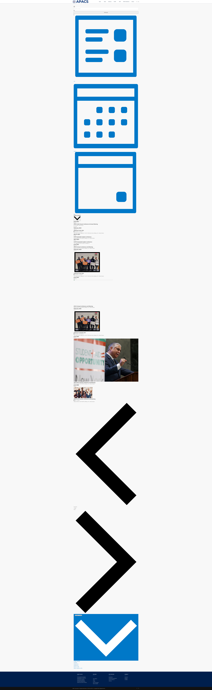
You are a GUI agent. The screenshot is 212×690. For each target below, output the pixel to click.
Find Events (106, 12)
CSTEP (94, 681)
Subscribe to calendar (78, 615)
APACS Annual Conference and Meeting (83, 247)
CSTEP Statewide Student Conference (83, 242)
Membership (111, 677)
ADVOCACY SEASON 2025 (80, 332)
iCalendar (75, 662)
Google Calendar (77, 661)
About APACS (95, 678)
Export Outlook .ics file (78, 668)
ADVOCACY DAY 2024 (79, 273)
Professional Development (113, 678)
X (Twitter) (126, 679)
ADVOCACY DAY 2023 (79, 230)
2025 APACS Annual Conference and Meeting (84, 382)
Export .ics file (76, 666)
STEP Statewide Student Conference (82, 237)
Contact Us (126, 677)
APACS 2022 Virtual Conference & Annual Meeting (86, 224)
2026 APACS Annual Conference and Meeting (84, 399)
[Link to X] (137, 1)
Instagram (126, 678)
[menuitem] (99, 1)
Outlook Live (76, 665)
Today (75, 508)
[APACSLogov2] (80, 1)
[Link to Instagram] (138, 1)
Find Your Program (96, 682)
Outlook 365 (76, 664)
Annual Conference (112, 679)
